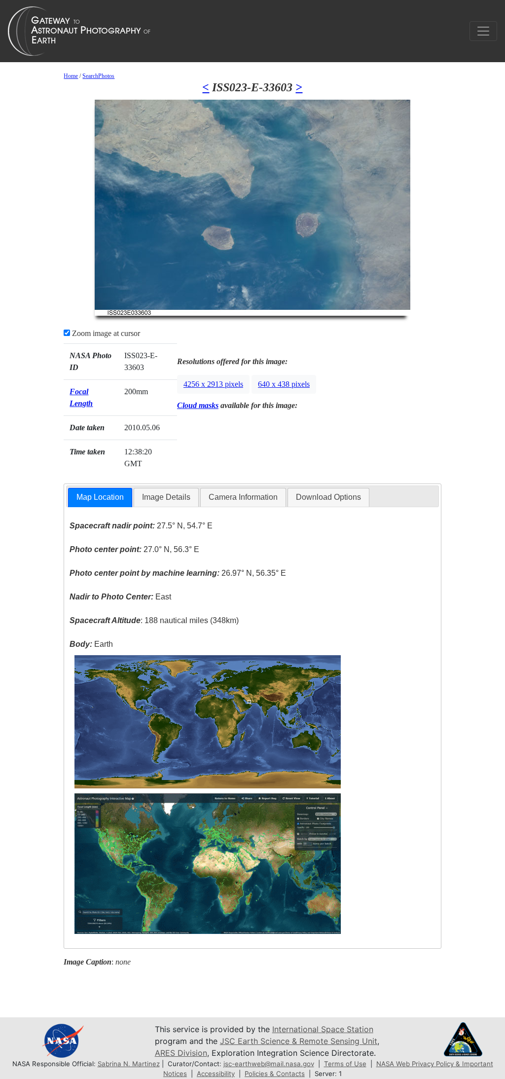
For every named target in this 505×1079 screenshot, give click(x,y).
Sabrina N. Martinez (129, 1064)
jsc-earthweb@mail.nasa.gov (268, 1064)
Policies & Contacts (275, 1074)
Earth (91, 644)
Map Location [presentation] (100, 497)
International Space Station (322, 1029)
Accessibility (216, 1074)
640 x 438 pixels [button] (284, 384)
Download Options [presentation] (328, 497)
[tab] (100, 497)
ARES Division (181, 1053)
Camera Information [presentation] (243, 497)
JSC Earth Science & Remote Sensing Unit (298, 1041)
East (120, 597)
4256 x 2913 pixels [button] (213, 384)
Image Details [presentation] (166, 497)
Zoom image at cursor (105, 333)
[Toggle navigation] (483, 31)
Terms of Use (345, 1064)
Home (71, 76)
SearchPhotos (98, 76)
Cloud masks (197, 405)
